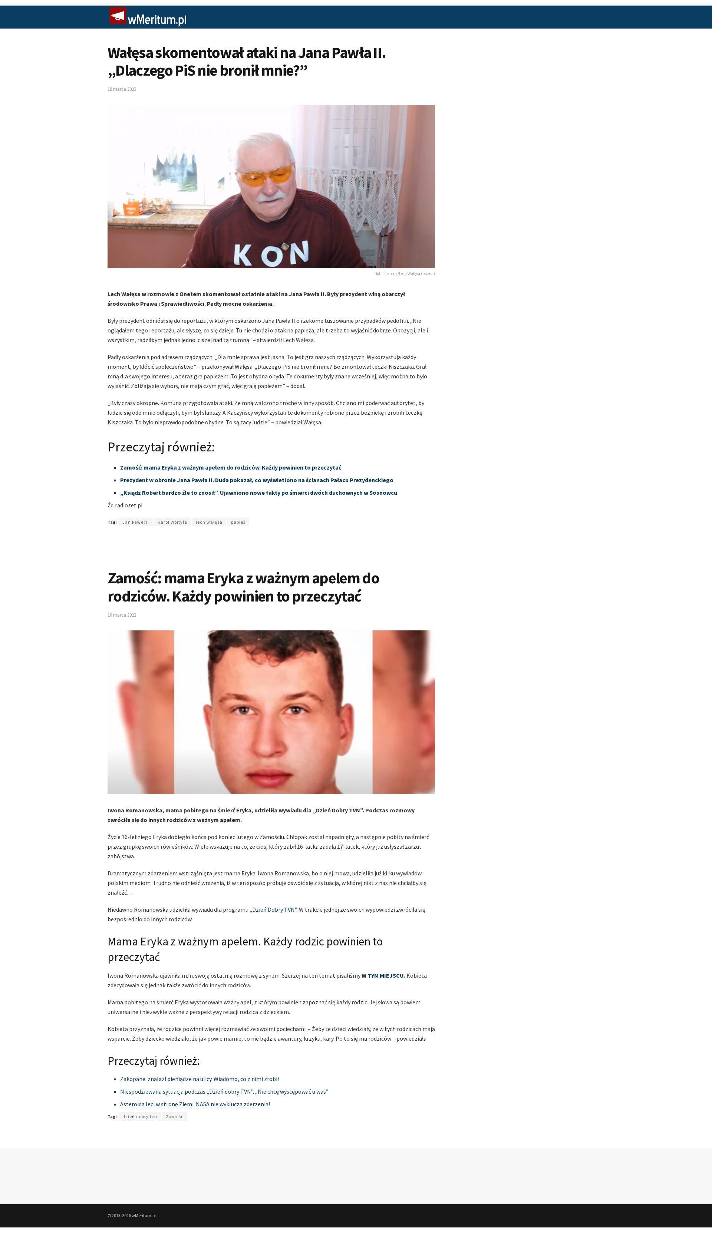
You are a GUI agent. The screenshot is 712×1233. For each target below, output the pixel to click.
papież (238, 522)
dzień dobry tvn (139, 1116)
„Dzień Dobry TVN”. (274, 909)
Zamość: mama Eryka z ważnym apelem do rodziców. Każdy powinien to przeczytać (230, 467)
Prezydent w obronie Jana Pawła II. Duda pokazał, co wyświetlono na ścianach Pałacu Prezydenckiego (256, 480)
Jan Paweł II (135, 522)
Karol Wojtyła (172, 522)
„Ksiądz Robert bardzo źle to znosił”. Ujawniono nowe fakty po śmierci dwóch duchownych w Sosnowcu (258, 492)
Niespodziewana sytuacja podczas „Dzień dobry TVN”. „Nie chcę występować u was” (224, 1091)
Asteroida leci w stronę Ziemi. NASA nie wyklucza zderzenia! (195, 1104)
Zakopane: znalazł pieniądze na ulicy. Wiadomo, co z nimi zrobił (199, 1079)
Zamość (174, 1116)
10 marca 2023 (122, 89)
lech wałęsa (209, 522)
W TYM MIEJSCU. (383, 975)
